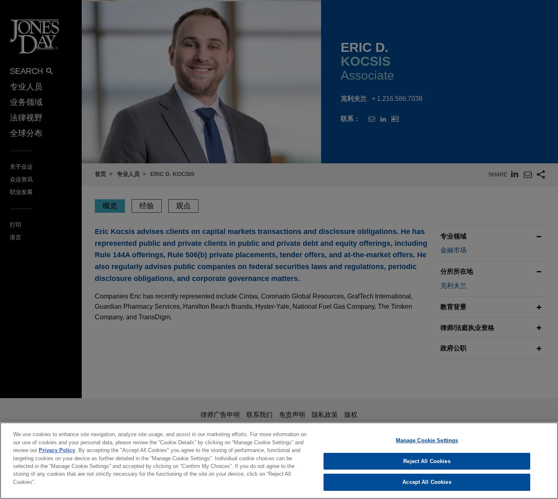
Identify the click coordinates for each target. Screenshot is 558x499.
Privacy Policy (57, 450)
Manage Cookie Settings (427, 440)
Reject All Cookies (426, 461)
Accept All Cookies (426, 482)
